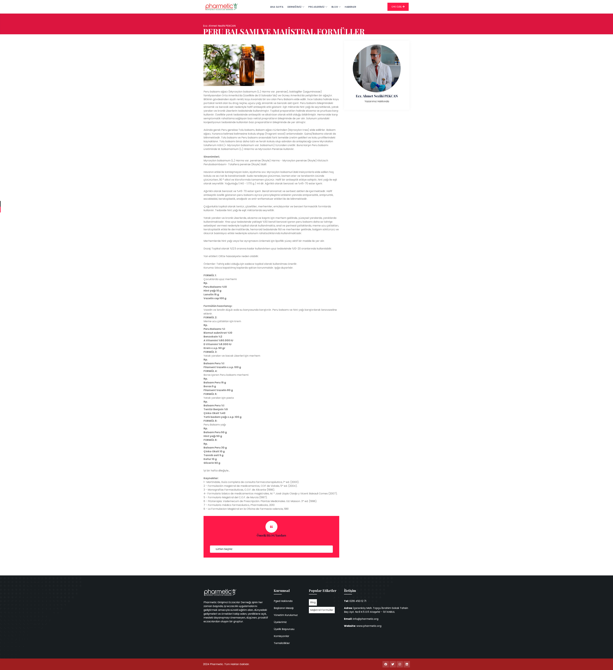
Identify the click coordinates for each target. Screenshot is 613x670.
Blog (313, 602)
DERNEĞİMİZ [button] (295, 6)
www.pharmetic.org (368, 626)
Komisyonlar (281, 636)
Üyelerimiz (280, 622)
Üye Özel (397, 6)
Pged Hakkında (283, 601)
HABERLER (350, 6)
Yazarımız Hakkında (377, 101)
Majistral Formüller (321, 610)
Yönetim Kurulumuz (286, 615)
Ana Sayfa (276, 6)
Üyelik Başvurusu (284, 629)
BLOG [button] (335, 6)
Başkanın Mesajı (284, 608)
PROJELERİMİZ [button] (316, 6)
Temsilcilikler (282, 643)
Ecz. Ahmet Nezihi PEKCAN (377, 96)
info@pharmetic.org (365, 619)
